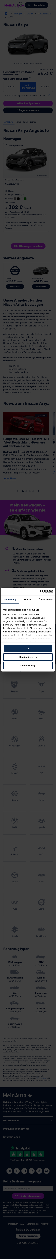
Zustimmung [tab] (10, 599)
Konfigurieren (26, 657)
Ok (28, 648)
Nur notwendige (28, 665)
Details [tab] (27, 599)
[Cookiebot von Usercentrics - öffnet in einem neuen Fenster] (40, 591)
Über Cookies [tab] (46, 599)
